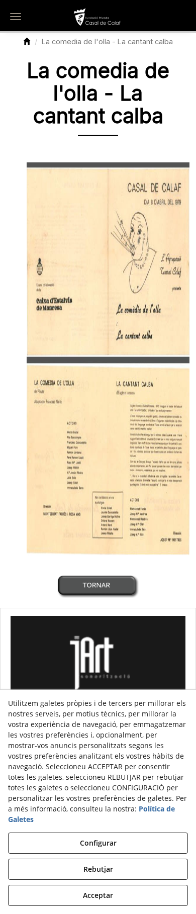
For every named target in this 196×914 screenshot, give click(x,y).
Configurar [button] (98, 843)
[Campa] (98, 659)
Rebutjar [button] (98, 869)
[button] (98, 18)
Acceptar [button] (98, 895)
